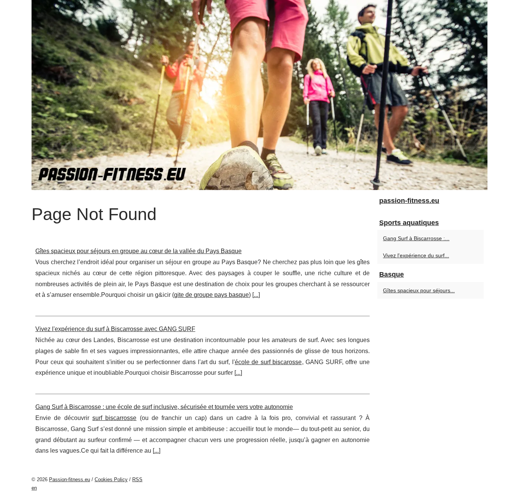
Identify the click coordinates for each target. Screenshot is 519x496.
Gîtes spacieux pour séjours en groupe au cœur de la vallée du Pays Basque (138, 251)
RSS (137, 479)
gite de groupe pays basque (211, 295)
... (256, 295)
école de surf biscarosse (268, 362)
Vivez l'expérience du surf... (416, 255)
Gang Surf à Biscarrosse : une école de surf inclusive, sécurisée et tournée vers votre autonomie (164, 407)
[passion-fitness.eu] (259, 95)
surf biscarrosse (114, 418)
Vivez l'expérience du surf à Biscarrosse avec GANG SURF (115, 329)
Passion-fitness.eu (69, 479)
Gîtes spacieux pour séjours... (419, 290)
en (34, 488)
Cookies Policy (111, 479)
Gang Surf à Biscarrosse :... (416, 238)
